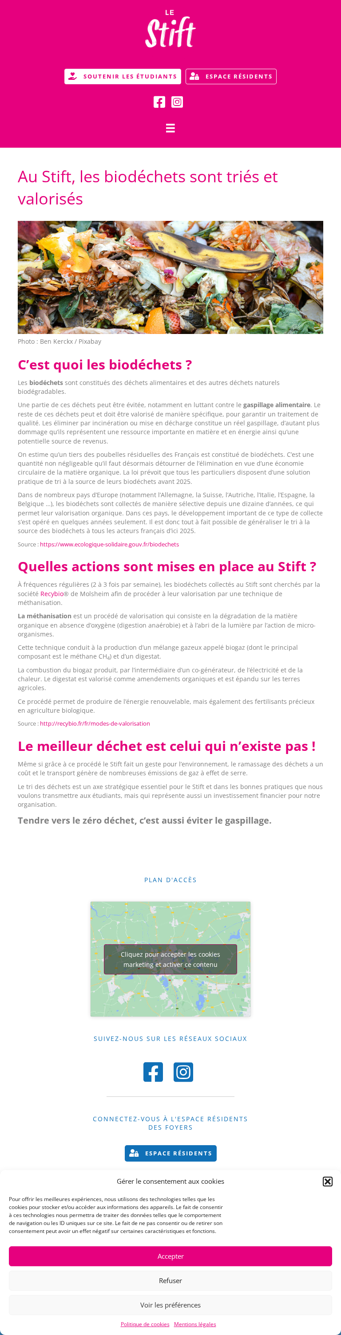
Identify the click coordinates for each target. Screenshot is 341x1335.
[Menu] (170, 128)
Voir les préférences (170, 1304)
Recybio (51, 593)
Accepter (171, 1256)
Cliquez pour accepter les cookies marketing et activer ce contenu (170, 959)
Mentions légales (195, 1324)
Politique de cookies (145, 1324)
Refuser (170, 1280)
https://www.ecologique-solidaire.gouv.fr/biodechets (109, 544)
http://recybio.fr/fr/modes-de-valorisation (95, 723)
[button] (327, 1181)
